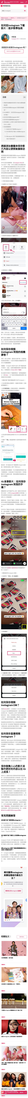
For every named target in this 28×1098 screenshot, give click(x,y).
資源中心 (13, 17)
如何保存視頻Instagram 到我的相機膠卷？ (14, 109)
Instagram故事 (14, 493)
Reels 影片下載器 (16, 370)
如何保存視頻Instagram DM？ (12, 117)
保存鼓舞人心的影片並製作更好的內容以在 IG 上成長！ (14, 123)
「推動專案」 (7, 806)
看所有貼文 (22, 936)
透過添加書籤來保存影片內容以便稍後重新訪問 (14, 104)
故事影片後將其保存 (12, 568)
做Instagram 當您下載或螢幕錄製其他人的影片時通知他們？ (15, 138)
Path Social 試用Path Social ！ (14, 51)
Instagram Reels (18, 162)
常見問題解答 (7, 127)
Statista (6, 709)
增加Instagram (4, 17)
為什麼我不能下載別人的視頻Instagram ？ (15, 133)
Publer (6, 375)
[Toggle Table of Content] (23, 97)
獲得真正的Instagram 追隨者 (13, 891)
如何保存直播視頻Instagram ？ (12, 119)
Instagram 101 (15, 39)
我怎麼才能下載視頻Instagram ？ (14, 129)
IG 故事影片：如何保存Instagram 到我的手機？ (14, 114)
